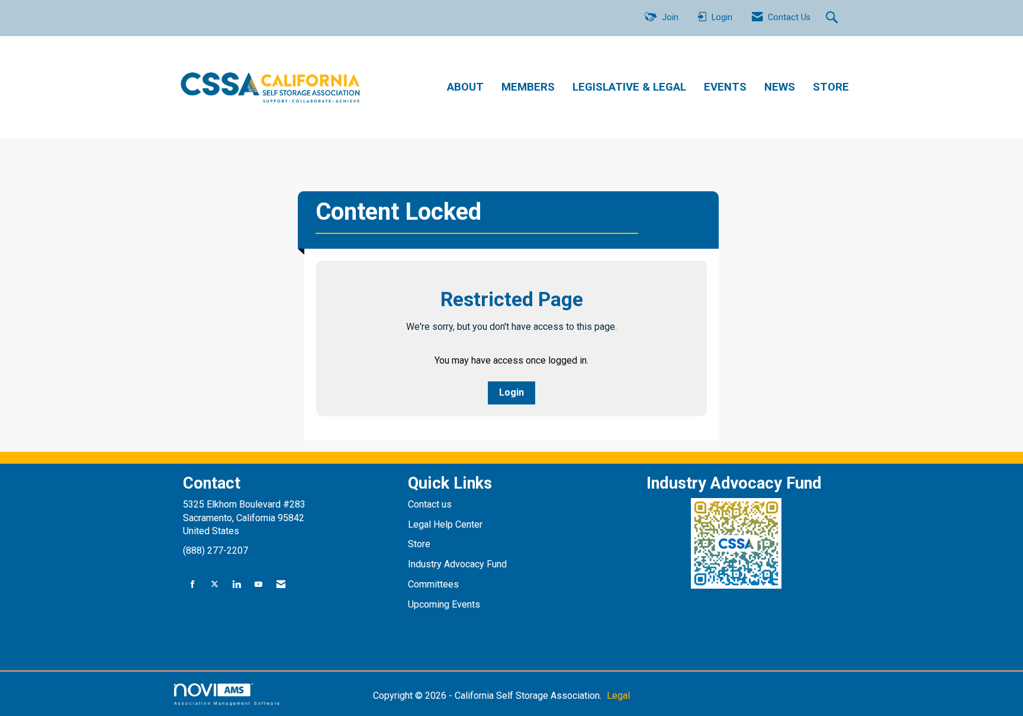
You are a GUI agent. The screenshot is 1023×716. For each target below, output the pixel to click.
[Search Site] (833, 18)
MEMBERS (528, 87)
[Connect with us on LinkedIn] (236, 585)
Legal (618, 695)
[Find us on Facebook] (192, 585)
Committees (433, 584)
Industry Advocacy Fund (457, 564)
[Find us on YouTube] (258, 585)
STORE (831, 87)
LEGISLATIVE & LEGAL (629, 87)
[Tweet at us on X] (214, 585)
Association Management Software (227, 703)
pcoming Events (448, 604)
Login (511, 392)
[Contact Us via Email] (281, 585)
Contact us (431, 504)
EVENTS (725, 87)
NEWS (779, 87)
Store (420, 544)
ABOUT (465, 87)
